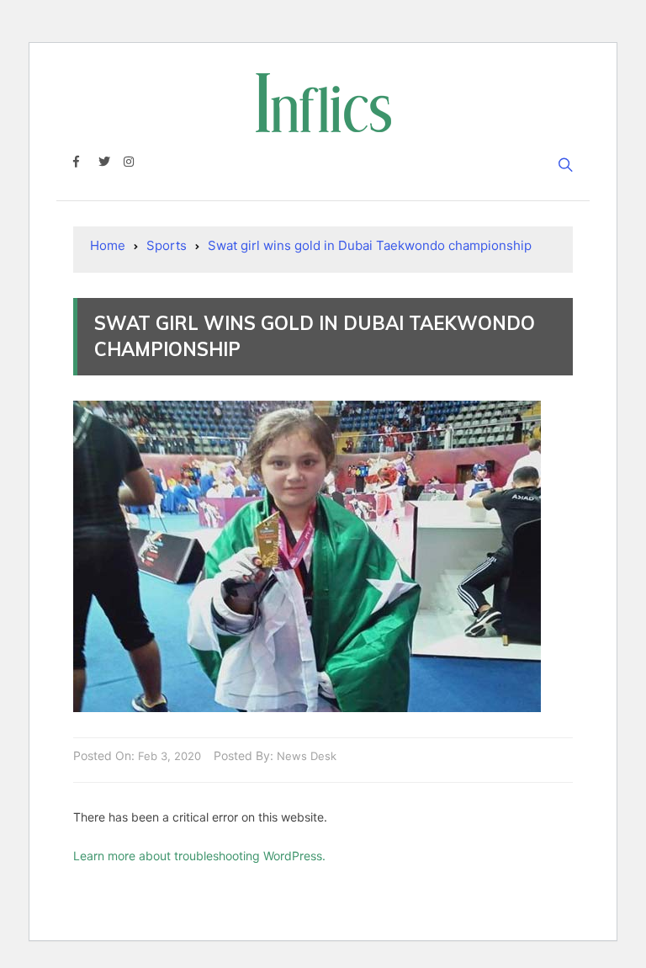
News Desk (306, 756)
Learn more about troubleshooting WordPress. (199, 855)
